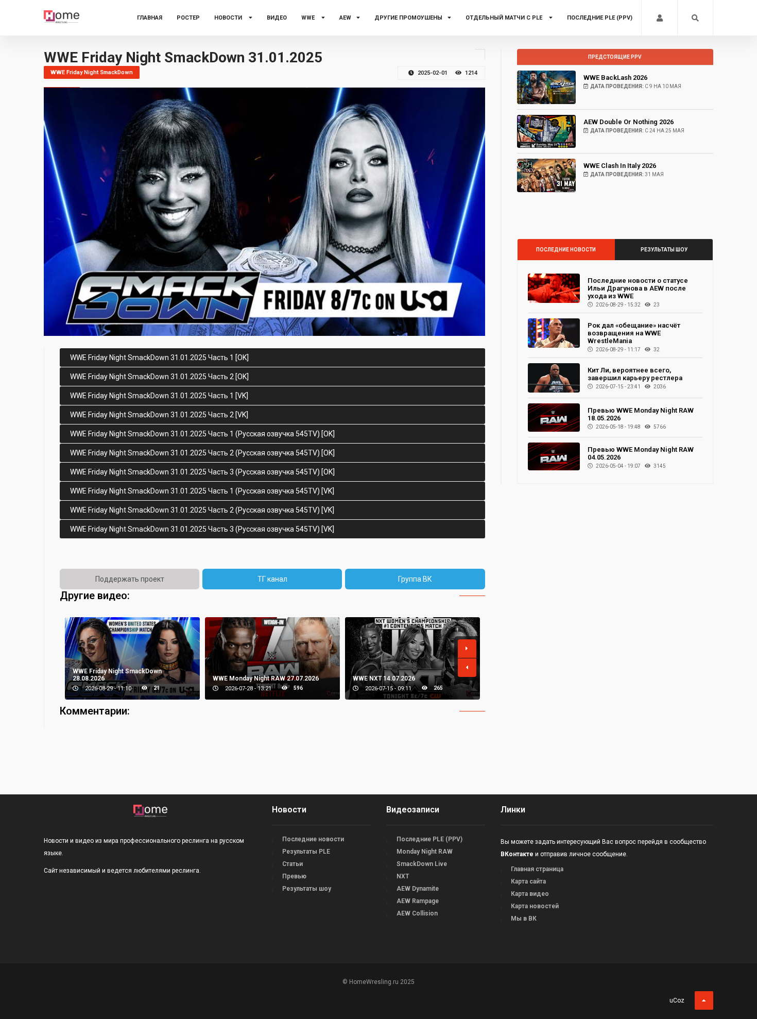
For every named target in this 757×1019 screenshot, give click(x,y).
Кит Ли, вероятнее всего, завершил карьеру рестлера (635, 374)
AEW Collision (417, 913)
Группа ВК (415, 579)
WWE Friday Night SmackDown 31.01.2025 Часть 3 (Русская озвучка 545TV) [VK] (202, 529)
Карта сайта (528, 881)
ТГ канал (272, 579)
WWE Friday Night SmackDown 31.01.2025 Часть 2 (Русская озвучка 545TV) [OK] (202, 453)
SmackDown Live (422, 864)
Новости (229, 17)
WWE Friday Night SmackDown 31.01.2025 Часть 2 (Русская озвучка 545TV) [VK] (202, 510)
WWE (308, 17)
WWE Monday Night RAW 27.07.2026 (266, 678)
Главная (149, 17)
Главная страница (537, 869)
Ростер (188, 17)
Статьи (292, 864)
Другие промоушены (408, 17)
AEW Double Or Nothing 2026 (628, 122)
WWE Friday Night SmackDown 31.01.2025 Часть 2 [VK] (159, 415)
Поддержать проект (129, 579)
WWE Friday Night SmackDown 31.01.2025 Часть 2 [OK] (159, 376)
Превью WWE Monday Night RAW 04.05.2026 (641, 453)
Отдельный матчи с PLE (505, 17)
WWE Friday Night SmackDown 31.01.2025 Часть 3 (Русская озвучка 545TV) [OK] (202, 472)
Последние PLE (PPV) (599, 17)
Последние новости (566, 249)
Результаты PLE (306, 851)
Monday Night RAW (425, 851)
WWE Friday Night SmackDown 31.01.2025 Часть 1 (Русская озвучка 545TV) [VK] (202, 491)
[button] (467, 648)
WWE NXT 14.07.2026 (384, 678)
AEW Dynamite (418, 888)
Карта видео (530, 893)
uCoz (676, 1000)
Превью (294, 876)
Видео (277, 17)
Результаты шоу (664, 249)
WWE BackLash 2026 (615, 77)
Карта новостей (535, 906)
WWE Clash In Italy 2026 (619, 165)
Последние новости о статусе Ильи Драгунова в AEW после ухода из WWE (638, 288)
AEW (345, 17)
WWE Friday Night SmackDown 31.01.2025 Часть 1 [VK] (159, 396)
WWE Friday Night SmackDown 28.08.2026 (117, 675)
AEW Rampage (418, 901)
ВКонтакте (517, 854)
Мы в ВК (524, 918)
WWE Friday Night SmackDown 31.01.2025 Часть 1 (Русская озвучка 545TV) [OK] (202, 434)
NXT (403, 876)
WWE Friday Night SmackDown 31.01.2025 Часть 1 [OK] (159, 357)
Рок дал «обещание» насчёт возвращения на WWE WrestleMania (634, 333)
